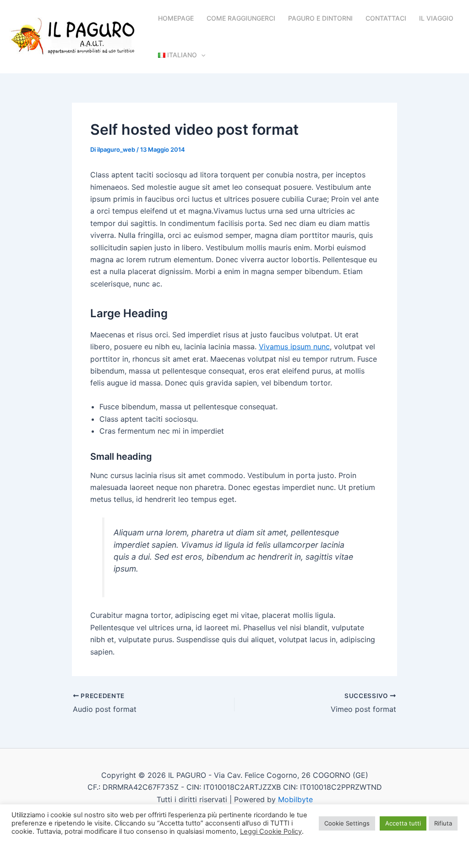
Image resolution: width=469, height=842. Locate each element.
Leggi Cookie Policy (271, 831)
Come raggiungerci (241, 18)
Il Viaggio (436, 18)
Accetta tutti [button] (403, 823)
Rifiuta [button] (443, 823)
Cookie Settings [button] (347, 823)
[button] (201, 55)
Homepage (176, 18)
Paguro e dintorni (320, 18)
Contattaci (385, 18)
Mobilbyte (295, 799)
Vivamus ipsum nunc (294, 346)
